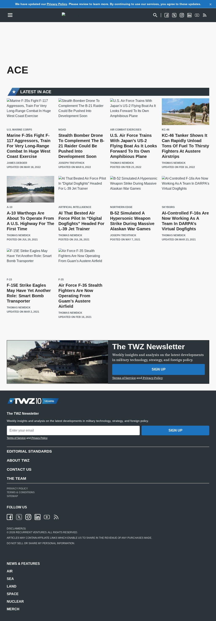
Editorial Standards (29, 451)
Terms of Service (124, 378)
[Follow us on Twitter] (174, 15)
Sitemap (12, 496)
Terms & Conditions (21, 492)
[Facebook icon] (10, 517)
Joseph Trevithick (71, 162)
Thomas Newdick (122, 162)
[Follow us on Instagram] (182, 15)
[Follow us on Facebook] (167, 15)
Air (10, 571)
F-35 (61, 279)
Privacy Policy (57, 4)
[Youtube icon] (47, 517)
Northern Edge (121, 207)
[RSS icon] (56, 517)
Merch (13, 609)
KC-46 (165, 129)
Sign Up (159, 369)
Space (13, 594)
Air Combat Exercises (125, 129)
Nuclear (15, 601)
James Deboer (17, 162)
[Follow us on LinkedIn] (189, 15)
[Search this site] (155, 15)
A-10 (9, 207)
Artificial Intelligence (74, 207)
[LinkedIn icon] (37, 517)
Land (11, 586)
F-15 (9, 279)
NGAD (62, 129)
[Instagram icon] (28, 517)
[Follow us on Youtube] (197, 15)
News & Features (23, 563)
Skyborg (168, 207)
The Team (16, 478)
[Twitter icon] (19, 517)
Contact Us (19, 469)
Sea (10, 579)
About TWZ (18, 460)
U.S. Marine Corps (19, 129)
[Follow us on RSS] (204, 15)
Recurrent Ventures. (31, 532)
